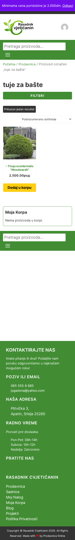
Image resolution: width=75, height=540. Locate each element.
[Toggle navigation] (7, 54)
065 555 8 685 (22, 386)
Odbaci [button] (67, 6)
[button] (37, 95)
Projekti (12, 513)
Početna (9, 64)
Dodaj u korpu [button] (19, 187)
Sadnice (12, 492)
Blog (10, 508)
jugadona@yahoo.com (28, 390)
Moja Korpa (15, 503)
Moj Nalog (14, 497)
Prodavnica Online (54, 535)
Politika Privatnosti (21, 519)
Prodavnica (27, 64)
